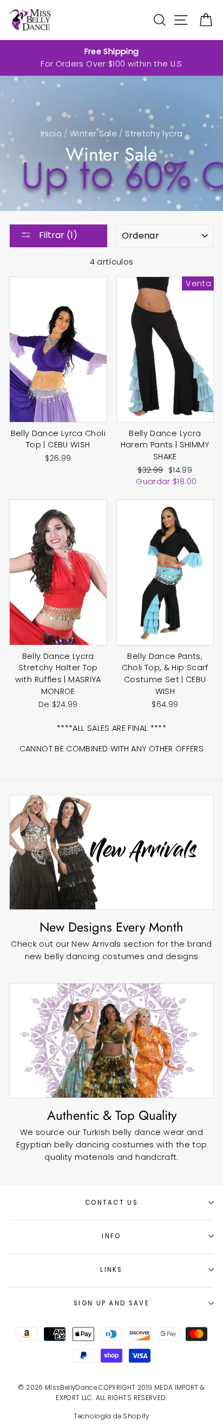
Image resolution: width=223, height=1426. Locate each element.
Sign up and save (111, 1303)
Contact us (111, 1202)
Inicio (51, 133)
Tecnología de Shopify (111, 1416)
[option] (111, 57)
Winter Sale (93, 133)
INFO (111, 1236)
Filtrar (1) (57, 235)
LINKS (111, 1269)
